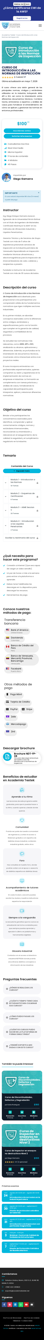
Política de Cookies (32, 1318)
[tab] (22, 989)
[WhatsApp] (20, 1304)
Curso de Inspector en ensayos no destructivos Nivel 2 (20, 1152)
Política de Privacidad (12, 1318)
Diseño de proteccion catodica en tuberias (24, 1211)
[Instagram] (9, 1304)
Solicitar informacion (22, 136)
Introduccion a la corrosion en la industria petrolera (25, 1198)
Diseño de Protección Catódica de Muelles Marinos (24, 1249)
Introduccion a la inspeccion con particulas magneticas (25, 1225)
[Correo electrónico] (31, 1304)
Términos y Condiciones (23, 1321)
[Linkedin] (15, 1304)
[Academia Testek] (11, 25)
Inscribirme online (22, 131)
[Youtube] (26, 1304)
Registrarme (22, 18)
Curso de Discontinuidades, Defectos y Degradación (19, 1099)
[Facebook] (4, 1304)
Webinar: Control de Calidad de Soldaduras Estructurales (24, 1236)
